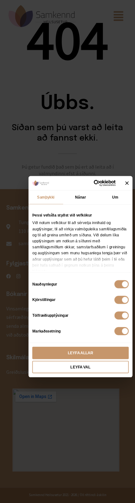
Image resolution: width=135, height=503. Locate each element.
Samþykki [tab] (45, 197)
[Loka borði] (127, 183)
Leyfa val (80, 367)
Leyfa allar (80, 353)
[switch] (121, 300)
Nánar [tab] (80, 197)
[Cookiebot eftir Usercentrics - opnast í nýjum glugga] (94, 183)
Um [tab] (115, 197)
